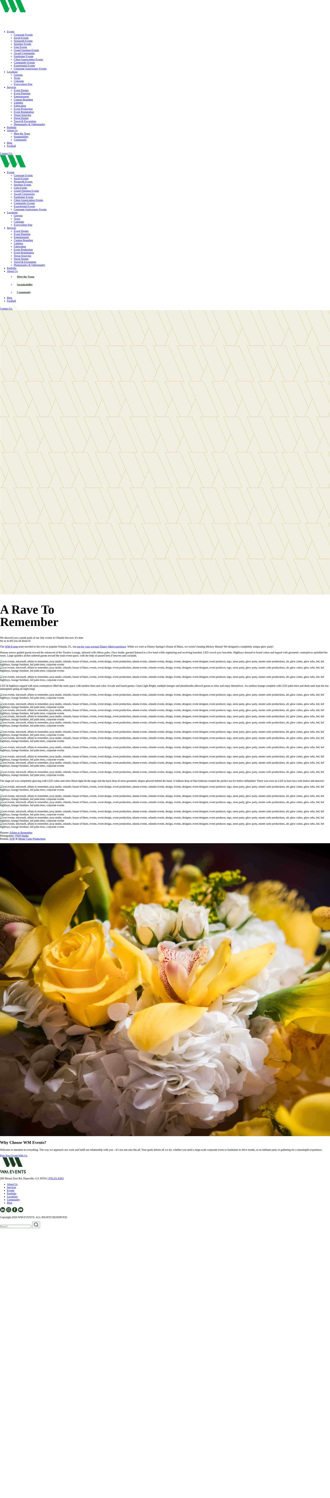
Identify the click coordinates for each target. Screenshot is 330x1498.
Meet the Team (22, 133)
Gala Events (20, 47)
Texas (17, 78)
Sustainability (21, 136)
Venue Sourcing (22, 115)
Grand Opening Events (26, 50)
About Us (12, 130)
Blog (9, 142)
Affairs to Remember (20, 832)
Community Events (24, 62)
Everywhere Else (23, 84)
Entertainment (21, 96)
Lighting (18, 102)
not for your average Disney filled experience (101, 646)
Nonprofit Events (23, 40)
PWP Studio (22, 835)
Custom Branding (23, 99)
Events (10, 31)
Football (11, 145)
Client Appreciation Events (28, 59)
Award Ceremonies (24, 53)
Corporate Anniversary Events (30, 68)
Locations (12, 71)
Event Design (21, 90)
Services (11, 87)
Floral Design (21, 118)
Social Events (21, 37)
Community (20, 139)
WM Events (11, 646)
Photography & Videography (29, 124)
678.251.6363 (56, 1178)
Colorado (19, 81)
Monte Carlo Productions (32, 838)
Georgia (18, 74)
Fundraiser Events (23, 56)
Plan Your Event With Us (13, 1155)
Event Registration (24, 112)
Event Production (23, 108)
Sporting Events (22, 44)
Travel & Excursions (25, 121)
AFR (12, 838)
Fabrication (20, 105)
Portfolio (11, 127)
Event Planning (22, 93)
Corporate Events (23, 34)
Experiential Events (24, 65)
